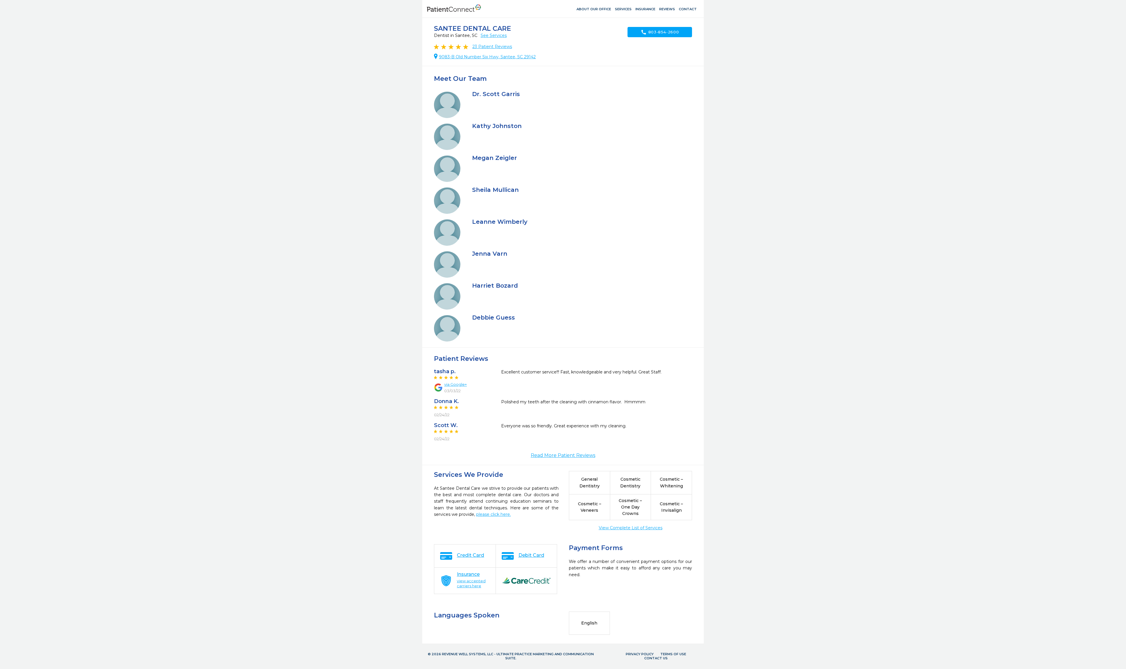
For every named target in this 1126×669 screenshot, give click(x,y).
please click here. (493, 514)
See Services (494, 35)
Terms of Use (673, 654)
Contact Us (656, 658)
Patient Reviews (492, 46)
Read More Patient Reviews (563, 455)
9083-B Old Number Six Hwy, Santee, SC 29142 (487, 56)
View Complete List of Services (630, 527)
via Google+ (455, 384)
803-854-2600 (660, 32)
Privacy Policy (640, 654)
